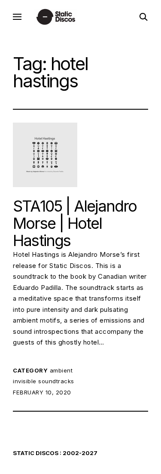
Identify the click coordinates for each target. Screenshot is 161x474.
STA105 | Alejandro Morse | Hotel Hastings (75, 223)
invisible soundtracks (43, 381)
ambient (61, 370)
